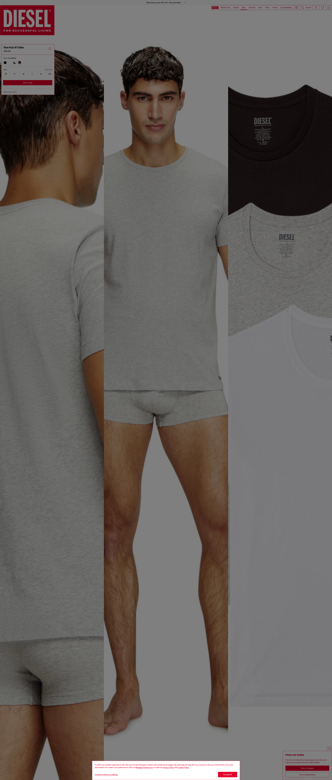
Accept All (227, 775)
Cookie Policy (183, 767)
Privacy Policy (168, 767)
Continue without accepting (106, 775)
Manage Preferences (144, 767)
